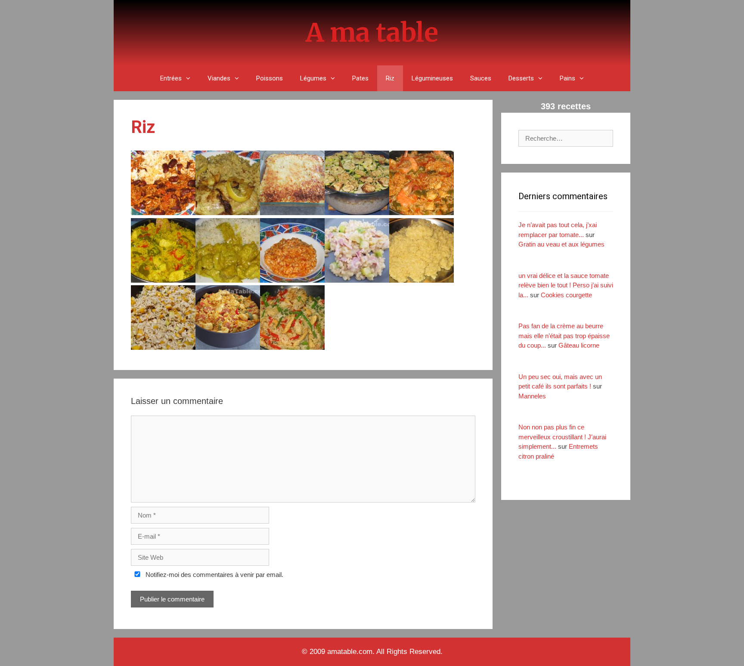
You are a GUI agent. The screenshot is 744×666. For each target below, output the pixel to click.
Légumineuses (432, 78)
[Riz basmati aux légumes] (163, 347)
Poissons (269, 78)
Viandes (219, 78)
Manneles (532, 396)
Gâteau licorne (578, 345)
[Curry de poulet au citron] (227, 212)
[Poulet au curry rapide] (227, 280)
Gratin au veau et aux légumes (561, 244)
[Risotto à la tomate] (292, 280)
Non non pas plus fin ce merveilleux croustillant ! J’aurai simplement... (562, 436)
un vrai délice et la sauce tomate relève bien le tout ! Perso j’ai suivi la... (565, 285)
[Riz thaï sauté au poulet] (292, 347)
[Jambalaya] (421, 212)
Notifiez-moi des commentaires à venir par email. (213, 574)
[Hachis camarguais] (357, 212)
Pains (567, 78)
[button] (190, 78)
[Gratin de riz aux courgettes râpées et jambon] (292, 212)
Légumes (313, 78)
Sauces (480, 78)
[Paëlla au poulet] (163, 280)
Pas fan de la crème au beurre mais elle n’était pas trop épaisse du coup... (564, 335)
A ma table (372, 32)
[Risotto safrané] (421, 280)
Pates (360, 78)
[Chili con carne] (163, 212)
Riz (390, 78)
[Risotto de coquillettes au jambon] (357, 280)
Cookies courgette (566, 295)
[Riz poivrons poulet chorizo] (227, 347)
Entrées (171, 78)
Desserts (521, 78)
